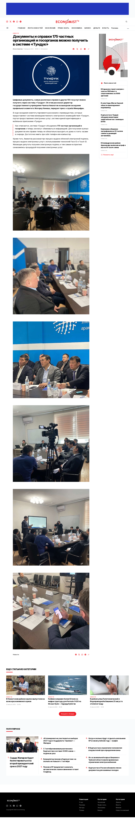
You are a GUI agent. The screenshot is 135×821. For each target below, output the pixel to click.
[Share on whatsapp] (81, 49)
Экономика (101, 807)
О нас (81, 802)
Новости (16, 33)
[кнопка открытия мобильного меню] (7, 28)
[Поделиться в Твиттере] (77, 49)
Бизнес (100, 810)
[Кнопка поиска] (126, 21)
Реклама (82, 805)
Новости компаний (122, 810)
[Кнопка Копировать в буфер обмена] (87, 49)
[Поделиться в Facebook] (73, 49)
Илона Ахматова (18, 49)
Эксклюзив (101, 802)
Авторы (81, 807)
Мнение (118, 807)
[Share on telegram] (84, 49)
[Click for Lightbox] (51, 192)
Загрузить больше (67, 714)
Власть (118, 805)
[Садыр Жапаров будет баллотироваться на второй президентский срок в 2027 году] (22, 744)
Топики (81, 810)
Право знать (102, 805)
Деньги (118, 802)
